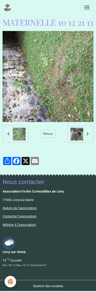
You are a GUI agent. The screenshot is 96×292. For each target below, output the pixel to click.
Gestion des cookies (48, 286)
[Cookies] (10, 281)
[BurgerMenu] (86, 7)
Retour (48, 134)
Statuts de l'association (20, 208)
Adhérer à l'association (19, 225)
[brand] (8, 7)
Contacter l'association (20, 216)
